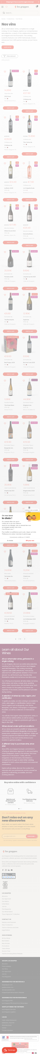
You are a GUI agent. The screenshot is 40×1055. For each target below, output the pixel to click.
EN (36, 1053)
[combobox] (34, 1053)
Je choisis (10, 540)
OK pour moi (30, 540)
